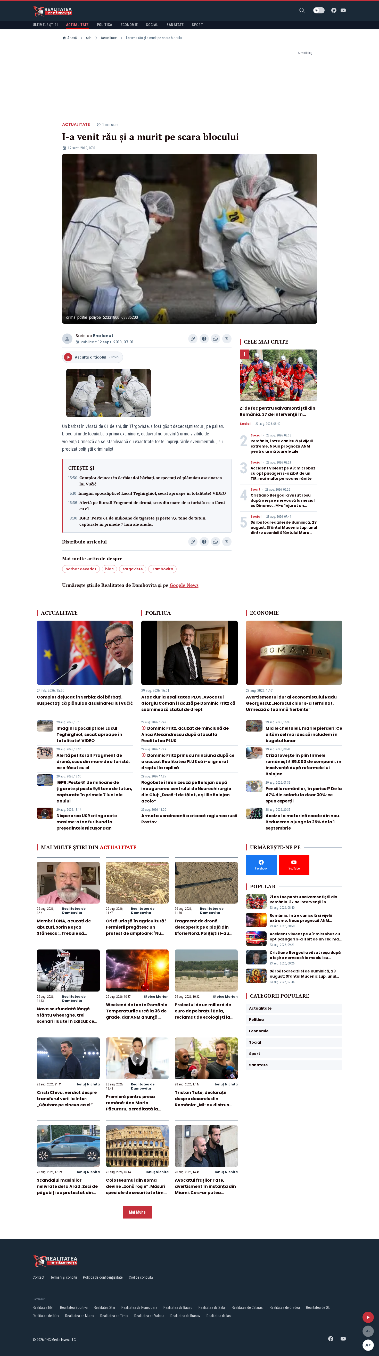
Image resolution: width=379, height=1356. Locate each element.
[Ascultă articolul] (368, 1317)
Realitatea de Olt (318, 1307)
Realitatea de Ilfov (46, 1316)
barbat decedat (80, 569)
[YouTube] (343, 10)
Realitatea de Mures (79, 1316)
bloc (109, 569)
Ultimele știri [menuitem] (45, 25)
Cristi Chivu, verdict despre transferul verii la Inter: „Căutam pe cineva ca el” (67, 1099)
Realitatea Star (104, 1307)
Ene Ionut (103, 336)
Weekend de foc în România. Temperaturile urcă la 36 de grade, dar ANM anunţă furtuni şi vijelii (137, 1014)
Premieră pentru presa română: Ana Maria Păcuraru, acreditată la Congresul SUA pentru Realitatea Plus (132, 1109)
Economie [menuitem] (129, 25)
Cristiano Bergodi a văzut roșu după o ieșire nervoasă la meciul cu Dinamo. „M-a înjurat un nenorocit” (283, 503)
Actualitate (109, 38)
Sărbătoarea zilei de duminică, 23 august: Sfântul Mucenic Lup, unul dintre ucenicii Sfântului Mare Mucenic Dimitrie (284, 530)
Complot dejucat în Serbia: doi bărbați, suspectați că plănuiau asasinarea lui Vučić (150, 481)
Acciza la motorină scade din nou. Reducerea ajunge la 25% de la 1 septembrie (303, 822)
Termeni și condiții (64, 1277)
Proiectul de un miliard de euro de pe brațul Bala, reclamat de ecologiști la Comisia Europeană (203, 1014)
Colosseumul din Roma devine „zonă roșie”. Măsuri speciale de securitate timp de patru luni (136, 1189)
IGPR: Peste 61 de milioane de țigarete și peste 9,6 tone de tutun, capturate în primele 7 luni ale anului (142, 521)
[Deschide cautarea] (302, 10)
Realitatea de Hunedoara (139, 1307)
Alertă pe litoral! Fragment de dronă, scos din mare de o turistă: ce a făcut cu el (152, 505)
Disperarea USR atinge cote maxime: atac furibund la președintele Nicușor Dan (86, 822)
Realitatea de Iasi (219, 1316)
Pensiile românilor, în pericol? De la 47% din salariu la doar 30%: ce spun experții (304, 795)
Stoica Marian (156, 996)
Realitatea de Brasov (185, 1316)
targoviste (132, 569)
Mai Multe (137, 1212)
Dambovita (162, 569)
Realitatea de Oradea (285, 1307)
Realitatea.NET (43, 1307)
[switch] (319, 10)
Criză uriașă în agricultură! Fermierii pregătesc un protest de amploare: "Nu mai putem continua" (136, 930)
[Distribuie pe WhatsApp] (215, 338)
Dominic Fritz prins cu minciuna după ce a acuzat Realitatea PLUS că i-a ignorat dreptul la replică (187, 761)
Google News (184, 585)
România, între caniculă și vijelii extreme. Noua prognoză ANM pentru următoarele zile (282, 446)
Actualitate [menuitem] (77, 25)
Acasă (72, 38)
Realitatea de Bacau (177, 1307)
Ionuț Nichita (88, 1084)
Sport (255, 490)
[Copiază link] (192, 338)
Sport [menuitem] (197, 25)
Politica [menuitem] (104, 25)
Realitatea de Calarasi (247, 1307)
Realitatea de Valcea (149, 1316)
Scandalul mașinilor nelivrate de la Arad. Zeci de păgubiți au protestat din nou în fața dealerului (67, 1189)
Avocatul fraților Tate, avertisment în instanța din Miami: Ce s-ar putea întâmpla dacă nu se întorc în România (205, 1192)
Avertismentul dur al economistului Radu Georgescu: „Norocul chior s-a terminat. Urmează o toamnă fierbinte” (291, 703)
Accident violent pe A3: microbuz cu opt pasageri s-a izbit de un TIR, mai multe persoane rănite (283, 473)
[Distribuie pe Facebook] (204, 338)
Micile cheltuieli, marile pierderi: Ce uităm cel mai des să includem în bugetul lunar (304, 734)
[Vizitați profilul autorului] (67, 339)
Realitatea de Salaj (212, 1307)
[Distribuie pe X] (227, 338)
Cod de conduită (141, 1277)
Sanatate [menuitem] (175, 25)
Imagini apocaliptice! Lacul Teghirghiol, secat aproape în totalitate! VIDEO (152, 493)
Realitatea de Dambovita (74, 910)
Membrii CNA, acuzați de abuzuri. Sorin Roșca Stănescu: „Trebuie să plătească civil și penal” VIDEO (64, 933)
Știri (89, 38)
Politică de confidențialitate (103, 1277)
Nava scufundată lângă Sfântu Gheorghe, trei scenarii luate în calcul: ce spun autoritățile (65, 1018)
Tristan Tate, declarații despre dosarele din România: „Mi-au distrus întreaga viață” (202, 1102)
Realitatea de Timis (114, 1316)
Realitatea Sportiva (74, 1307)
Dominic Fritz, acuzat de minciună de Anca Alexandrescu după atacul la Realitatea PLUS (184, 734)
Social (245, 424)
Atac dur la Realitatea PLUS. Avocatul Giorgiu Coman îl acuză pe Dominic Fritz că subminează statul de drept (188, 703)
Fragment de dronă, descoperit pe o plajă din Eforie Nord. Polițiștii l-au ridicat (202, 930)
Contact (38, 1277)
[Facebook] (334, 10)
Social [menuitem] (152, 25)
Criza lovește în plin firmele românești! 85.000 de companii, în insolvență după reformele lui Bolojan (303, 764)
